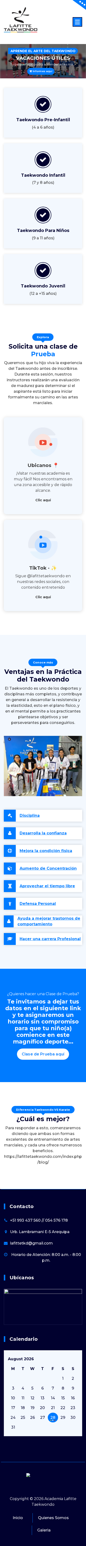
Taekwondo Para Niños (43, 230)
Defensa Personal (38, 903)
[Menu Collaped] (77, 22)
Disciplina (30, 815)
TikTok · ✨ (43, 568)
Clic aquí (43, 500)
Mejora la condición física (46, 850)
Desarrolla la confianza (43, 833)
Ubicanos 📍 (43, 465)
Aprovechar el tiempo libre (47, 886)
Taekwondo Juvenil (43, 286)
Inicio (18, 1518)
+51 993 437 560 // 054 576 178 (39, 1220)
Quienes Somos (53, 1518)
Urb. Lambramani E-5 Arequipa (40, 1232)
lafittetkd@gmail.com (31, 1243)
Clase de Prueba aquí (43, 1054)
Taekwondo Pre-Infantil (43, 119)
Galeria (44, 1530)
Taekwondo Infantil (43, 175)
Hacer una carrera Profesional (50, 939)
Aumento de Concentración (48, 868)
